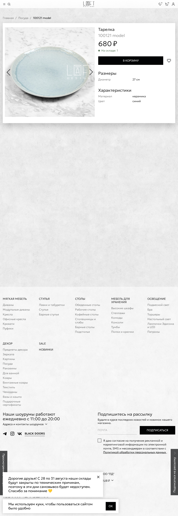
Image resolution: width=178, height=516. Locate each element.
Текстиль (9, 387)
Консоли (117, 322)
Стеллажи (118, 313)
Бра (149, 309)
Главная (8, 18)
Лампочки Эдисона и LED (160, 325)
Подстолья (82, 331)
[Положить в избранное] (169, 60)
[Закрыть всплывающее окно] (98, 477)
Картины (9, 359)
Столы (80, 298)
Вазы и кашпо (12, 396)
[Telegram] (5, 433)
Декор (8, 343)
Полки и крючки (122, 331)
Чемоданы (10, 392)
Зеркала (8, 354)
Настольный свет (159, 319)
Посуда (23, 18)
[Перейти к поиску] (9, 4)
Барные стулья (49, 314)
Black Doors (35, 433)
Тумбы (115, 327)
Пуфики (8, 328)
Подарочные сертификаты (12, 403)
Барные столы (85, 327)
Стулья (44, 298)
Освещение (156, 298)
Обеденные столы (87, 305)
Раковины (10, 368)
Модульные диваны (16, 309)
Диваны (8, 305)
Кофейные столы (87, 314)
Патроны (153, 331)
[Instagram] (12, 433)
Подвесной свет (158, 305)
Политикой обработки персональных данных (135, 452)
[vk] (19, 433)
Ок (111, 506)
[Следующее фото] (91, 72)
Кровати (8, 323)
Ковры (7, 378)
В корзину (131, 60)
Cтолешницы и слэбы (85, 320)
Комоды (117, 317)
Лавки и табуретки (52, 305)
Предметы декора (15, 349)
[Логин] (173, 4)
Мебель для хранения (120, 300)
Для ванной (11, 373)
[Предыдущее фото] (8, 72)
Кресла (8, 314)
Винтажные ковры (15, 382)
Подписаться (157, 430)
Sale (42, 343)
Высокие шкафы (122, 308)
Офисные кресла (14, 319)
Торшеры (153, 314)
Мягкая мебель (15, 298)
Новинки (46, 349)
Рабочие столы (85, 309)
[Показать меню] (4, 4)
